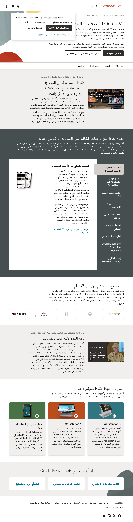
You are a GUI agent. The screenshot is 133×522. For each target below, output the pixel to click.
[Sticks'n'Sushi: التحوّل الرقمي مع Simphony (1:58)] (43, 314)
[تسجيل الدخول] (13, 6)
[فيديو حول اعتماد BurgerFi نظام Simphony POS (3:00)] (113, 314)
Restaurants (90, 15)
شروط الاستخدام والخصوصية (99, 503)
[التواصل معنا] (7, 6)
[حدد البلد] (18, 6)
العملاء (107, 66)
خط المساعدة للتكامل (117, 507)
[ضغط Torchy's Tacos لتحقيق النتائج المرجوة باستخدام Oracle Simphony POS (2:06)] (19, 314)
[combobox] (66, 6)
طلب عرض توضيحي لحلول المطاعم (83, 53)
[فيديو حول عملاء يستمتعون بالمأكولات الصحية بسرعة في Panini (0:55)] (66, 314)
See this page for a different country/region (55, 34)
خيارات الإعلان (66, 503)
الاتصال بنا (105, 507)
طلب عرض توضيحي (66, 483)
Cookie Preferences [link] (80, 503)
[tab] (110, 182)
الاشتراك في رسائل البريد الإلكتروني (41, 503)
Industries (102, 15)
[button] (125, 6)
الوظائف (57, 503)
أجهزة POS (94, 66)
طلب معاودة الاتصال (105, 483)
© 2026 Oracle (119, 503)
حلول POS (119, 66)
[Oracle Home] (112, 6)
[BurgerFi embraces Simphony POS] (106, 352)
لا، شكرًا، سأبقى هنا (35, 28)
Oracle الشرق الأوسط (117, 15)
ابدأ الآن (81, 66)
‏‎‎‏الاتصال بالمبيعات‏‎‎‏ (113, 53)
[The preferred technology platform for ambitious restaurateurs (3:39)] (106, 99)
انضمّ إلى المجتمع (27, 483)
